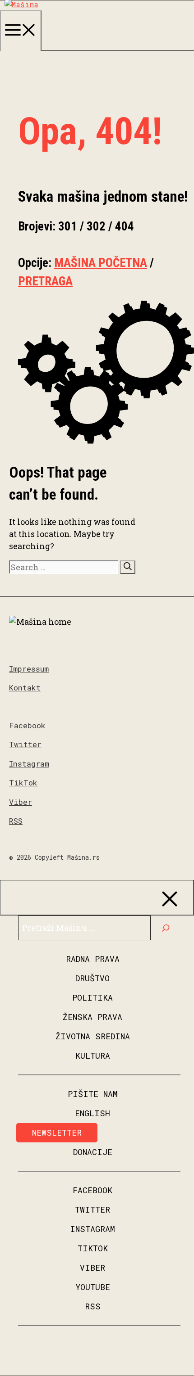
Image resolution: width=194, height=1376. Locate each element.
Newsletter (57, 1132)
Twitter (25, 744)
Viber (20, 802)
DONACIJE (92, 1151)
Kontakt (25, 687)
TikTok (23, 782)
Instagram (29, 763)
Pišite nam (93, 1093)
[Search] (127, 567)
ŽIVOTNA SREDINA (92, 1036)
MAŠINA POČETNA (100, 263)
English (92, 1113)
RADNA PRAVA (93, 958)
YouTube (92, 1286)
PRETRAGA (45, 281)
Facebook (27, 725)
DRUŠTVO (92, 978)
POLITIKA (92, 997)
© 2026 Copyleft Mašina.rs (54, 857)
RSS (16, 821)
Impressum (29, 668)
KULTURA (92, 1055)
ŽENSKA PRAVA (92, 1016)
